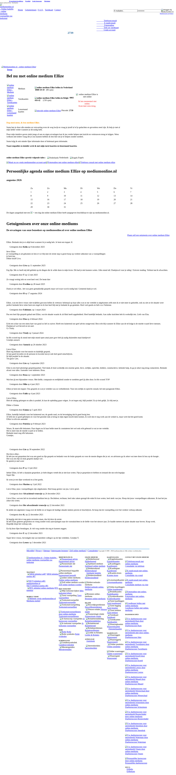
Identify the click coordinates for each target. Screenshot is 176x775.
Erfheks (130, 769)
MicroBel (30, 551)
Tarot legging (112, 608)
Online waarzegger (114, 654)
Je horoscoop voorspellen (72, 620)
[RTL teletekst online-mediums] (41, 588)
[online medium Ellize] (18, 67)
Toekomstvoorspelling (68, 607)
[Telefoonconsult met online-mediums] (137, 564)
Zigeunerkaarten (115, 629)
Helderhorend (90, 561)
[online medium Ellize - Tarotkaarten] (12, 102)
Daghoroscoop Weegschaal (136, 695)
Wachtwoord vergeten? (166, 13)
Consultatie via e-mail (134, 575)
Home (20, 10)
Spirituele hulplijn (93, 573)
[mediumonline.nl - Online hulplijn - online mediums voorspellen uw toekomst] (7, 18)
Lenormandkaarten (114, 582)
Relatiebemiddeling (93, 621)
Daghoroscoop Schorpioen (136, 707)
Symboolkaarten (113, 599)
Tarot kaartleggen (114, 603)
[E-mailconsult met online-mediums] (137, 573)
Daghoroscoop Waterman (135, 742)
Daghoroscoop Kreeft (134, 661)
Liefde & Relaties (92, 635)
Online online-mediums (68, 580)
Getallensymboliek (66, 645)
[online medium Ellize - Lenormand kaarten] (12, 115)
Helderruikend (91, 571)
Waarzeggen (112, 637)
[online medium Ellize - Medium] (12, 92)
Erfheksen (131, 771)
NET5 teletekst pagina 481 (37, 586)
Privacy (39, 551)
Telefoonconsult (107, 21)
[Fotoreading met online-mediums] (137, 594)
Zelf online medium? (77, 551)
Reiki (69, 632)
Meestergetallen (65, 649)
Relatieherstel (90, 626)
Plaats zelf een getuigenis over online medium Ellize (148, 235)
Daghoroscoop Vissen (134, 754)
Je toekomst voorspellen (71, 624)
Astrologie (90, 641)
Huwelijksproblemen (93, 607)
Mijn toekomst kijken (71, 592)
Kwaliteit (27, 1)
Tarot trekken (112, 613)
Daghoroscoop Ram (133, 626)
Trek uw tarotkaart (108, 28)
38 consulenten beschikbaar (16, 1)
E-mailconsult (106, 23)
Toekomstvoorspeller (67, 602)
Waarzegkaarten (113, 626)
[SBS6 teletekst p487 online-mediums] (37, 574)
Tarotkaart (49, 10)
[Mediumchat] (137, 582)
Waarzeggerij (112, 642)
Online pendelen (113, 647)
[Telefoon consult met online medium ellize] (97, 162)
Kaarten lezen (112, 575)
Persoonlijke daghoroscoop (136, 763)
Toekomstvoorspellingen (69, 616)
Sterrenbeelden (91, 648)
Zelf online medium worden (70, 585)
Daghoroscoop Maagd (134, 684)
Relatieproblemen (92, 630)
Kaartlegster (112, 571)
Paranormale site (65, 566)
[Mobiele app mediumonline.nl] (42, 598)
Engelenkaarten (113, 561)
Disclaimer (47, 1)
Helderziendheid (91, 578)
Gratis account (106, 30)
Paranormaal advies (67, 561)
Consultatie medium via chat (136, 585)
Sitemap (46, 551)
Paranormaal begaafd (67, 575)
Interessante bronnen (59, 551)
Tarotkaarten (112, 622)
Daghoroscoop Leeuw (134, 672)
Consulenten (93, 551)
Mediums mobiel (33, 601)
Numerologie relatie (93, 616)
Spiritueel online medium (95, 566)
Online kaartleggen (114, 589)
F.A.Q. (40, 10)
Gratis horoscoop (37, 1)
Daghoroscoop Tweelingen (136, 649)
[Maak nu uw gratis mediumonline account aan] (26, 162)
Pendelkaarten (112, 594)
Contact (57, 10)
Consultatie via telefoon (134, 566)
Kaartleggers (112, 566)
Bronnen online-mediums (95, 599)
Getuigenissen (30, 10)
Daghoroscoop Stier (133, 637)
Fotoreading (105, 25)
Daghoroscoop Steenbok (135, 730)
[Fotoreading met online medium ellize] (62, 162)
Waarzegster (112, 658)
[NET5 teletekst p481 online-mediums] (43, 583)
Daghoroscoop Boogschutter (136, 719)
